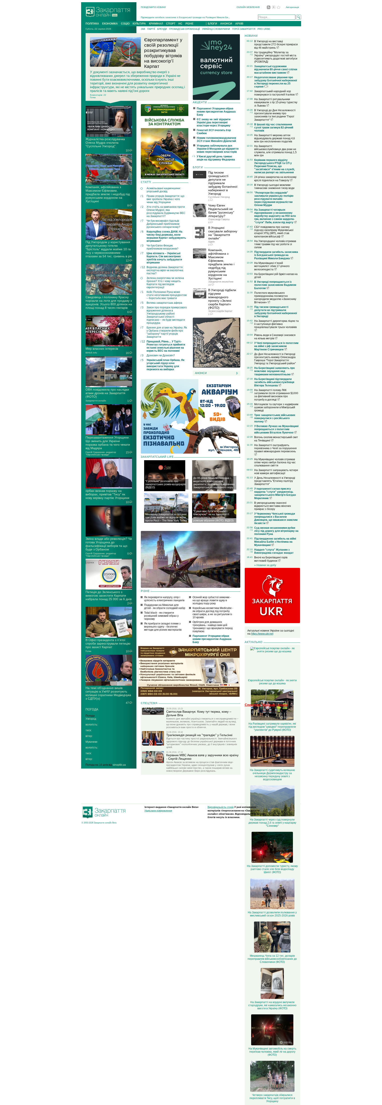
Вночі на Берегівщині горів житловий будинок (270, 559)
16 (128, 353)
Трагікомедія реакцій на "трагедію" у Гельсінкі (199, 735)
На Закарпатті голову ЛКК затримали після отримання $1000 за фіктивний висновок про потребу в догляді (276, 395)
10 (128, 150)
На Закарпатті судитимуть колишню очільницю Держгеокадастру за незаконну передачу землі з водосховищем (272, 775)
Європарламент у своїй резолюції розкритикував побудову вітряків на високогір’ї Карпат (163, 53)
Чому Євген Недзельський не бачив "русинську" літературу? (221, 211)
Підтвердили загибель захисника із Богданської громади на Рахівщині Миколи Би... (185, 17)
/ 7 (142, 220)
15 (128, 452)
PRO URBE (264, 29)
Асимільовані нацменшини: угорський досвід (164, 190)
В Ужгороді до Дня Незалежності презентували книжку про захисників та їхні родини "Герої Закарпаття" (275, 115)
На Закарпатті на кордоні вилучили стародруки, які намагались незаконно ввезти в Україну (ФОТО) (272, 1005)
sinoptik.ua (119, 764)
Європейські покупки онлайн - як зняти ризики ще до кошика (272, 682)
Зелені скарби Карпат (220, 311)
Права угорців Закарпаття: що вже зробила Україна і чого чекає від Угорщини (165, 199)
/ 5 (142, 302)
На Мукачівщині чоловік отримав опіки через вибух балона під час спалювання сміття (275, 462)
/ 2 (142, 206)
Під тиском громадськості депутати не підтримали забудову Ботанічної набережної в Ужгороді (222, 183)
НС (180, 23)
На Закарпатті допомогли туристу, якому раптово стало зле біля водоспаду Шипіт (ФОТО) (272, 869)
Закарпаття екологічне (220, 281)
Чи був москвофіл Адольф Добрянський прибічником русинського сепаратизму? (163, 224)
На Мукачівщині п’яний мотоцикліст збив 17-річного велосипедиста (272, 266)
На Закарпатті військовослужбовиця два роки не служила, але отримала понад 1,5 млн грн (275, 151)
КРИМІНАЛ (156, 23)
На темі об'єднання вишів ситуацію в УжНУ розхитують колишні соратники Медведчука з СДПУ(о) (108, 693)
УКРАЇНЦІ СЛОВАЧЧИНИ (216, 29)
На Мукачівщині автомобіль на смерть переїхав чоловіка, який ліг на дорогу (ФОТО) (272, 1051)
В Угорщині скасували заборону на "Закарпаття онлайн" (222, 233)
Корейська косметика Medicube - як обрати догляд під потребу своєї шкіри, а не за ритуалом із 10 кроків (213, 613)
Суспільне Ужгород (219, 197)
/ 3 (142, 245)
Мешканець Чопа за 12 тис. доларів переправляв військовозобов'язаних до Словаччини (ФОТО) (272, 959)
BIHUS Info (91, 352)
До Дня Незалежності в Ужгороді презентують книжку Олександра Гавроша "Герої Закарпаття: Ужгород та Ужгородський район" (275, 359)
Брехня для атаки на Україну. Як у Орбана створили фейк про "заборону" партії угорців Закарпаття (167, 332)
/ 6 (142, 231)
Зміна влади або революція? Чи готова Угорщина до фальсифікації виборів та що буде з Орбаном (109, 544)
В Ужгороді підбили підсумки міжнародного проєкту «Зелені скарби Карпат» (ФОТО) (222, 298)
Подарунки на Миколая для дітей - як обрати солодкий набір (164, 606)
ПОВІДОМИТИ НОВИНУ (153, 7)
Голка (88, 651)
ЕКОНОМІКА (110, 23)
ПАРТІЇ (151, 29)
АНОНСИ (226, 23)
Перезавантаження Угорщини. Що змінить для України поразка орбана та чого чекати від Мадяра (108, 443)
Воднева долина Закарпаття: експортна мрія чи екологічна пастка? (165, 270)
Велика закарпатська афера (164, 302)
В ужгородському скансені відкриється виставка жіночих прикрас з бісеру (272, 506)
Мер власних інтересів (102, 348)
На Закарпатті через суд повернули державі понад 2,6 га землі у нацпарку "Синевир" (272, 822)
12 (128, 260)
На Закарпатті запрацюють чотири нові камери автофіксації (276, 472)
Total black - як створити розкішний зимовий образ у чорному (161, 615)
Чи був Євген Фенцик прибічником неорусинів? (162, 247)
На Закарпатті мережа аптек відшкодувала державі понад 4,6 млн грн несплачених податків (274, 138)
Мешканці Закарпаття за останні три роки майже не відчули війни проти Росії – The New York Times (166, 517)
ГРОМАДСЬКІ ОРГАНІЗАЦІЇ (184, 29)
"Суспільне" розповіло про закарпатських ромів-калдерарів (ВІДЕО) (165, 484)
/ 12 (143, 267)
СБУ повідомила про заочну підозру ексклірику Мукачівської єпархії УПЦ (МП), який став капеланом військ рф (273, 231)
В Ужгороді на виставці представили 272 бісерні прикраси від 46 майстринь (276, 44)
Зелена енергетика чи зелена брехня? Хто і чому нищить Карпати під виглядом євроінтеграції (165, 283)
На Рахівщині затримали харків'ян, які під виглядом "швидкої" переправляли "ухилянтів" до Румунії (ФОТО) (272, 726)
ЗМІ (143, 29)
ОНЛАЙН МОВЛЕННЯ (248, 7)
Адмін (211, 241)
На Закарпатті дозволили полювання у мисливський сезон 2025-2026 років (272, 914)
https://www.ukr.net (262, 633)
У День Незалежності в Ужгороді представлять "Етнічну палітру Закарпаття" (274, 481)
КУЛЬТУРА (139, 23)
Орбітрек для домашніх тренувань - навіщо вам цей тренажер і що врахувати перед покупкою (213, 626)
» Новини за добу (265, 565)
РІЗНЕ (189, 23)
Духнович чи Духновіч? (161, 355)
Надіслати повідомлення (158, 810)
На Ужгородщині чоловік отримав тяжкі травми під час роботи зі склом (275, 244)
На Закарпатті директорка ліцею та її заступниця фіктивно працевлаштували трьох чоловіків (276, 324)
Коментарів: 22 (98, 95)
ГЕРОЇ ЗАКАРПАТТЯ (243, 29)
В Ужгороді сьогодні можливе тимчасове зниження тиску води (274, 186)
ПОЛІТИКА (92, 23)
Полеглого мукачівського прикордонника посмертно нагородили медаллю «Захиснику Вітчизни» (275, 297)
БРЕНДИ (162, 29)
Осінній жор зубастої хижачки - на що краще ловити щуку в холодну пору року (212, 600)
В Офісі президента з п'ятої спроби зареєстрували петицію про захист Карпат (108, 643)
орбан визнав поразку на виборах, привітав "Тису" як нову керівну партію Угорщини (107, 494)
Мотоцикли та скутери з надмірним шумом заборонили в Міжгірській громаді (276, 407)
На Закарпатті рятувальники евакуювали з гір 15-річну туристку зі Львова (275, 102)
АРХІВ (239, 23)
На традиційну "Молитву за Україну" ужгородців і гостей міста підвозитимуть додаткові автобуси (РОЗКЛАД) (275, 57)
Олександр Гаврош (219, 219)
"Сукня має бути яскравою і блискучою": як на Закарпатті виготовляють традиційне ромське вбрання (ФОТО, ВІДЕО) (213, 516)
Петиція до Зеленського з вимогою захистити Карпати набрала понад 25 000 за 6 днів (109, 595)
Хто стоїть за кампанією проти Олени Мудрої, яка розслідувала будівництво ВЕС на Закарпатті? (166, 211)
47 (128, 702)
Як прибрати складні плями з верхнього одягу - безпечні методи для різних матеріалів (162, 626)
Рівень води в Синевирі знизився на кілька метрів (275, 337)
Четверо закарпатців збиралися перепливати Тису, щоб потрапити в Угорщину (272, 1098)
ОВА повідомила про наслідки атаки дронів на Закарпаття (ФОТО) (107, 393)
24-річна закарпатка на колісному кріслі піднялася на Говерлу (275, 179)
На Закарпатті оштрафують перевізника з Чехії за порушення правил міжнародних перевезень (275, 448)
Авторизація (292, 7)
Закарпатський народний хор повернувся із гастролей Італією (274, 93)
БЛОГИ (212, 23)
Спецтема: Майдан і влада (266, 705)
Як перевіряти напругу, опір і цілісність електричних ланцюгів (164, 599)
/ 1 (142, 196)
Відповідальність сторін (221, 807)
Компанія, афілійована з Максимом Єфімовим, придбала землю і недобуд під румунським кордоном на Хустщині (108, 194)
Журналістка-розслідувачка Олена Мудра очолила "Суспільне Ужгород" (105, 142)
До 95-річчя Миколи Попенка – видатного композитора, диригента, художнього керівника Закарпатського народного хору (214, 483)
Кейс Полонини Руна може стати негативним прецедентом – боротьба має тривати (167, 295)
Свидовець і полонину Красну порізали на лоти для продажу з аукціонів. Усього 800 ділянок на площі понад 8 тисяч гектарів (109, 302)
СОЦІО (125, 23)
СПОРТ (170, 23)
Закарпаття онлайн (96, 400)
